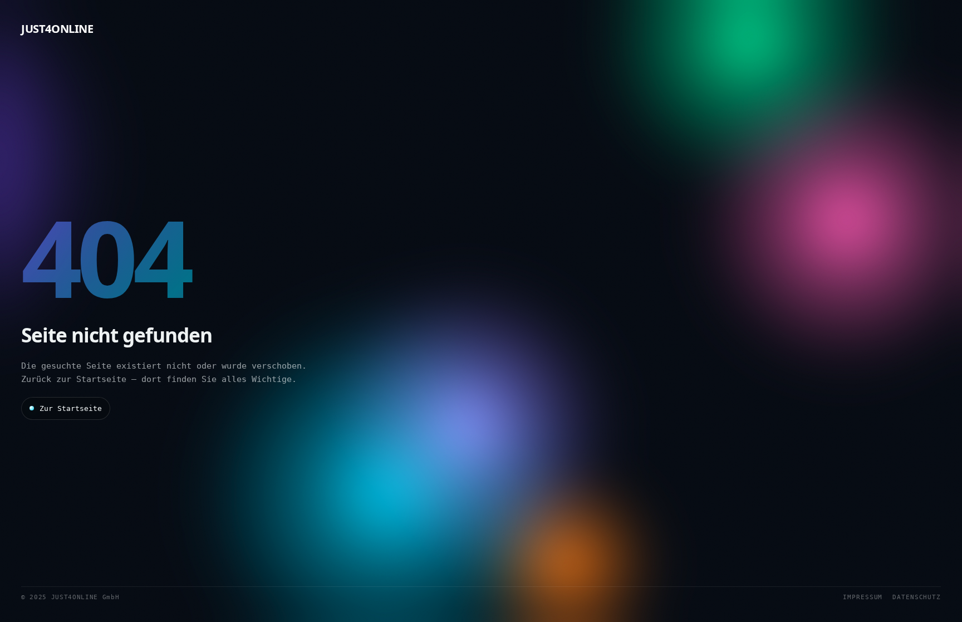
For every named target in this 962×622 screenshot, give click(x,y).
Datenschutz (916, 597)
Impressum (862, 597)
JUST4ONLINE (57, 28)
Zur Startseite (71, 408)
